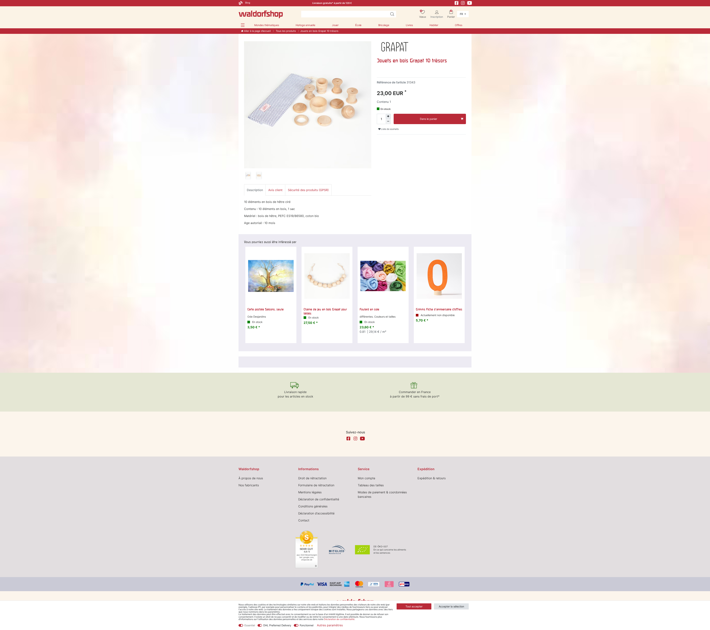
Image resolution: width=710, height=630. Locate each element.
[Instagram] (463, 2)
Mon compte (366, 478)
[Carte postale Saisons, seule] (271, 276)
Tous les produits (285, 30)
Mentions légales (310, 492)
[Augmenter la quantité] (388, 116)
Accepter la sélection (451, 606)
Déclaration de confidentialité (318, 499)
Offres (458, 25)
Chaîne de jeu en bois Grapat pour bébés (325, 311)
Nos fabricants (249, 485)
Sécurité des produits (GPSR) (308, 190)
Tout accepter (413, 606)
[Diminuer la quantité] (388, 121)
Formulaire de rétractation (316, 485)
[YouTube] (469, 2)
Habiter (434, 25)
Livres (409, 25)
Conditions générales (312, 506)
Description (255, 190)
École (358, 25)
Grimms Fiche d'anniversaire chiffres (439, 309)
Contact (303, 520)
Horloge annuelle (305, 25)
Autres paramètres (330, 625)
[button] (242, 25)
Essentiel (249, 625)
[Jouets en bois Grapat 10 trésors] (248, 176)
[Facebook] (456, 2)
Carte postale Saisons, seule (265, 309)
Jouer (335, 25)
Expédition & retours (431, 478)
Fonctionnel (306, 625)
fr (462, 14)
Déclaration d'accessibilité (316, 513)
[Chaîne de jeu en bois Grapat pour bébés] (327, 276)
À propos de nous (251, 478)
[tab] (255, 190)
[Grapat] (395, 46)
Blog (247, 2)
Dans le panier (428, 118)
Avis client (275, 190)
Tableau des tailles (371, 485)
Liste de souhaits (390, 129)
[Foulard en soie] (383, 276)
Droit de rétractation (312, 478)
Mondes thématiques (266, 25)
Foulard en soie (369, 309)
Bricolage (383, 25)
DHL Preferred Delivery (277, 625)
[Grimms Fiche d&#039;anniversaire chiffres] (439, 276)
